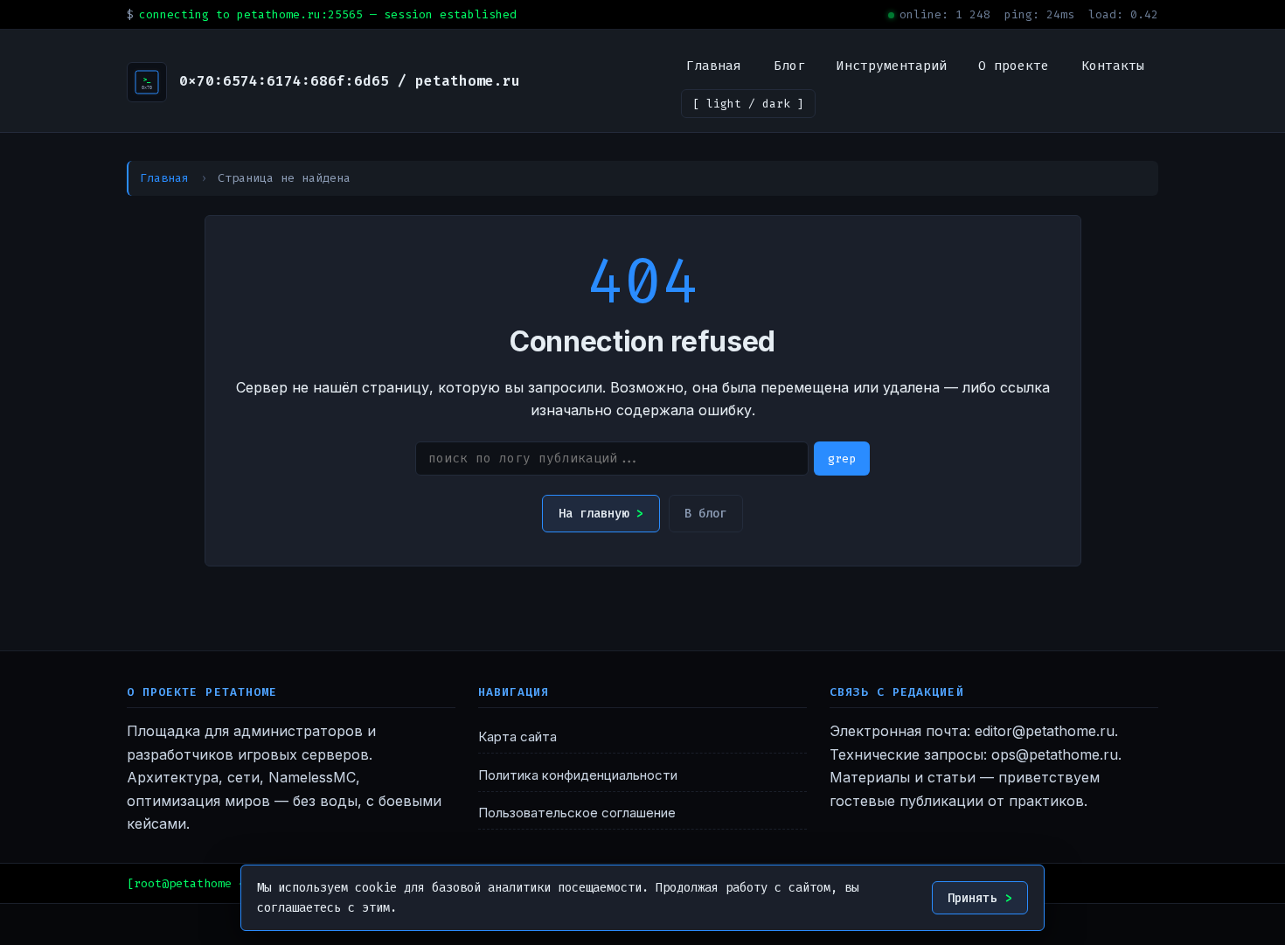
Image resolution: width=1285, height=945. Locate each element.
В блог (705, 513)
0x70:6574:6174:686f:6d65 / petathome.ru (349, 81)
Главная (713, 65)
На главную (594, 513)
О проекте (1013, 65)
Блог (789, 65)
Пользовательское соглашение (577, 813)
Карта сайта (517, 737)
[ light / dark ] (748, 103)
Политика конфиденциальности (577, 775)
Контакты (1112, 65)
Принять (972, 898)
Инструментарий (892, 65)
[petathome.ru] (147, 82)
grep (842, 458)
